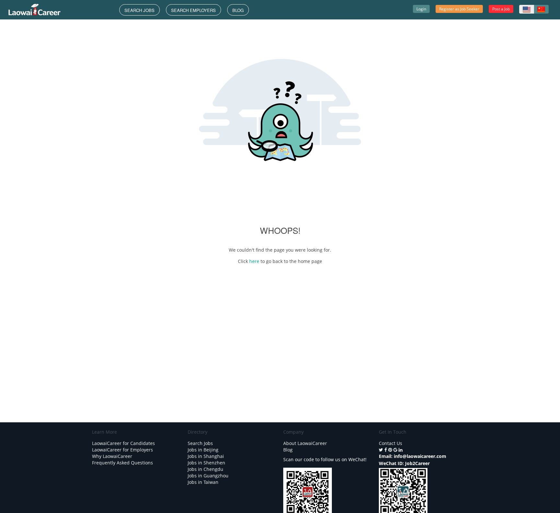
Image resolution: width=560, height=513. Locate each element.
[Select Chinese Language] (541, 9)
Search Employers (193, 10)
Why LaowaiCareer (112, 456)
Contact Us (390, 443)
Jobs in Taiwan (203, 482)
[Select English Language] (526, 9)
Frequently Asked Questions (122, 463)
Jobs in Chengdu (205, 469)
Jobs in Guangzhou (208, 476)
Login (421, 9)
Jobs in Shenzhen (206, 463)
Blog (238, 10)
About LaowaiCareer (305, 443)
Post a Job (501, 9)
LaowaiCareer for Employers (122, 450)
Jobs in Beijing (203, 450)
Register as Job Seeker (459, 9)
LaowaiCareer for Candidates (123, 443)
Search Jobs (139, 10)
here (255, 261)
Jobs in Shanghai (206, 456)
